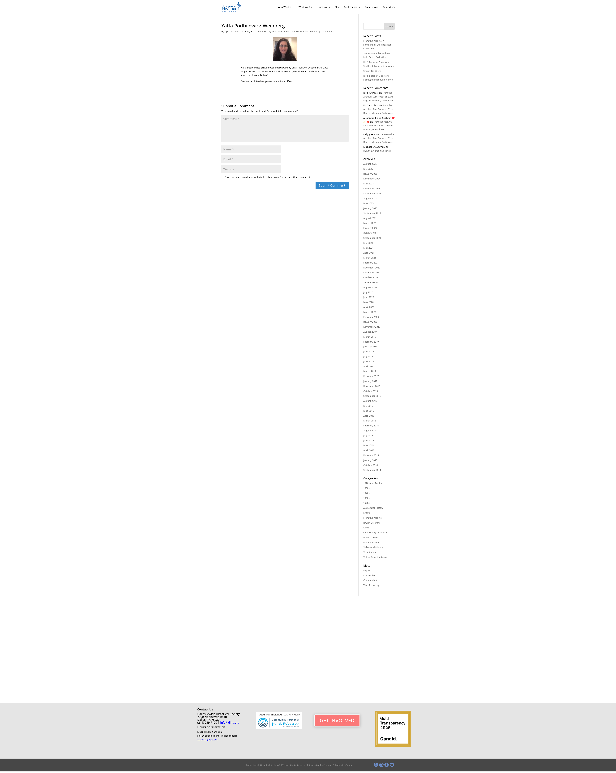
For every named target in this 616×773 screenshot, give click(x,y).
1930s (366, 488)
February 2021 (371, 262)
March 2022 (369, 223)
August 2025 (370, 163)
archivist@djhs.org (207, 739)
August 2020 (370, 287)
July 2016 (368, 405)
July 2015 (368, 435)
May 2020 (368, 302)
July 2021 (368, 242)
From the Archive (372, 517)
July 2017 (368, 356)
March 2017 (369, 371)
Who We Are (284, 7)
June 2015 (368, 440)
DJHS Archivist (232, 31)
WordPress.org (371, 585)
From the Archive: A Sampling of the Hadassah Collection (377, 44)
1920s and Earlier (372, 483)
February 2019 (371, 341)
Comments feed (371, 580)
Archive (323, 7)
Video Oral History (294, 31)
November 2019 (371, 326)
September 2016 (372, 395)
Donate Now (371, 7)
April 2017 (368, 366)
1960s (366, 502)
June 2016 (368, 410)
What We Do (305, 7)
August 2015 (370, 430)
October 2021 (370, 232)
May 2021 (368, 247)
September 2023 (372, 193)
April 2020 (368, 307)
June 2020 (368, 297)
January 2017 (370, 381)
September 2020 (372, 282)
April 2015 (368, 450)
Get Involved (350, 7)
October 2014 (370, 465)
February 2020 (371, 317)
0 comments (327, 31)
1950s (366, 498)
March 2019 (369, 336)
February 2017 (371, 376)
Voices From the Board (375, 557)
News (366, 527)
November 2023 (371, 188)
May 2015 (368, 445)
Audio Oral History (373, 507)
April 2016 (368, 415)
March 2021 (369, 257)
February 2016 (371, 425)
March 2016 (369, 420)
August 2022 (370, 218)
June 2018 (368, 351)
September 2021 (372, 237)
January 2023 (370, 208)
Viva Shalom (311, 31)
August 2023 (370, 198)
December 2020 (371, 267)
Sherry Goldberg (372, 70)
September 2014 (372, 469)
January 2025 (370, 173)
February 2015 (371, 455)
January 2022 (370, 227)
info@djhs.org (229, 722)
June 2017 (368, 361)
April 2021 (368, 252)
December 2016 (371, 386)
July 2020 (368, 292)
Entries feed (369, 575)
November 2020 (371, 272)
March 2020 (369, 312)
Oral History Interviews (270, 31)
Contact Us (389, 7)
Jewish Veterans (372, 522)
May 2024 (368, 183)
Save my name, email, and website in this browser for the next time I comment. (268, 177)
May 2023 (368, 203)
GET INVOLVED (337, 720)
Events (366, 512)
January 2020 (370, 321)
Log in (366, 570)
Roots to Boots (371, 537)
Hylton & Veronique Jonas (377, 150)
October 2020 (370, 277)
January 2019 (370, 346)
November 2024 (371, 178)
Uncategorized (371, 542)
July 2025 (368, 168)
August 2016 (370, 400)
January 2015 (370, 460)
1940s (366, 493)
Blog (337, 7)
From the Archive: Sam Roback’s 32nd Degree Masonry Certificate (378, 96)
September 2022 (372, 213)
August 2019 (370, 331)
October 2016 (370, 391)
